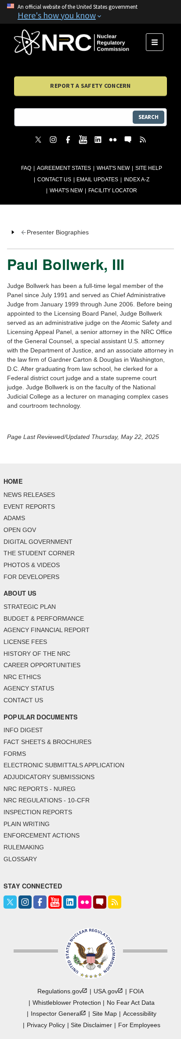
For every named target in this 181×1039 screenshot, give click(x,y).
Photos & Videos (32, 564)
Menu (157, 42)
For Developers (31, 576)
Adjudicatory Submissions (49, 776)
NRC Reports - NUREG (40, 788)
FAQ (26, 168)
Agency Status (29, 688)
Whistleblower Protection (67, 1002)
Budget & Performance (44, 618)
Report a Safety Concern (90, 86)
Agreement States (64, 168)
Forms (15, 753)
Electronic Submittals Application (64, 765)
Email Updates (97, 179)
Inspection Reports (38, 812)
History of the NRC (37, 653)
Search (148, 117)
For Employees (139, 1024)
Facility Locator (112, 190)
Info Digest (23, 729)
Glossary (20, 859)
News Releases (29, 494)
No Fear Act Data (131, 1002)
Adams (14, 517)
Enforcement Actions (42, 835)
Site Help (148, 168)
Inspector (56, 1013)
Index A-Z (136, 179)
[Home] (80, 42)
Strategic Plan (30, 606)
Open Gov (20, 529)
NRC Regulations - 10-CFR (47, 800)
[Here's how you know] (90, 12)
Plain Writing (27, 823)
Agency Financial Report (47, 629)
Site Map (104, 1013)
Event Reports (29, 506)
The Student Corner (39, 553)
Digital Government (38, 541)
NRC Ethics (22, 676)
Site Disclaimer (91, 1024)
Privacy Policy (46, 1024)
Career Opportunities (42, 665)
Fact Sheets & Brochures (47, 741)
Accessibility (139, 1013)
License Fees (25, 641)
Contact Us (54, 179)
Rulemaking (24, 847)
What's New (113, 168)
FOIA (136, 991)
